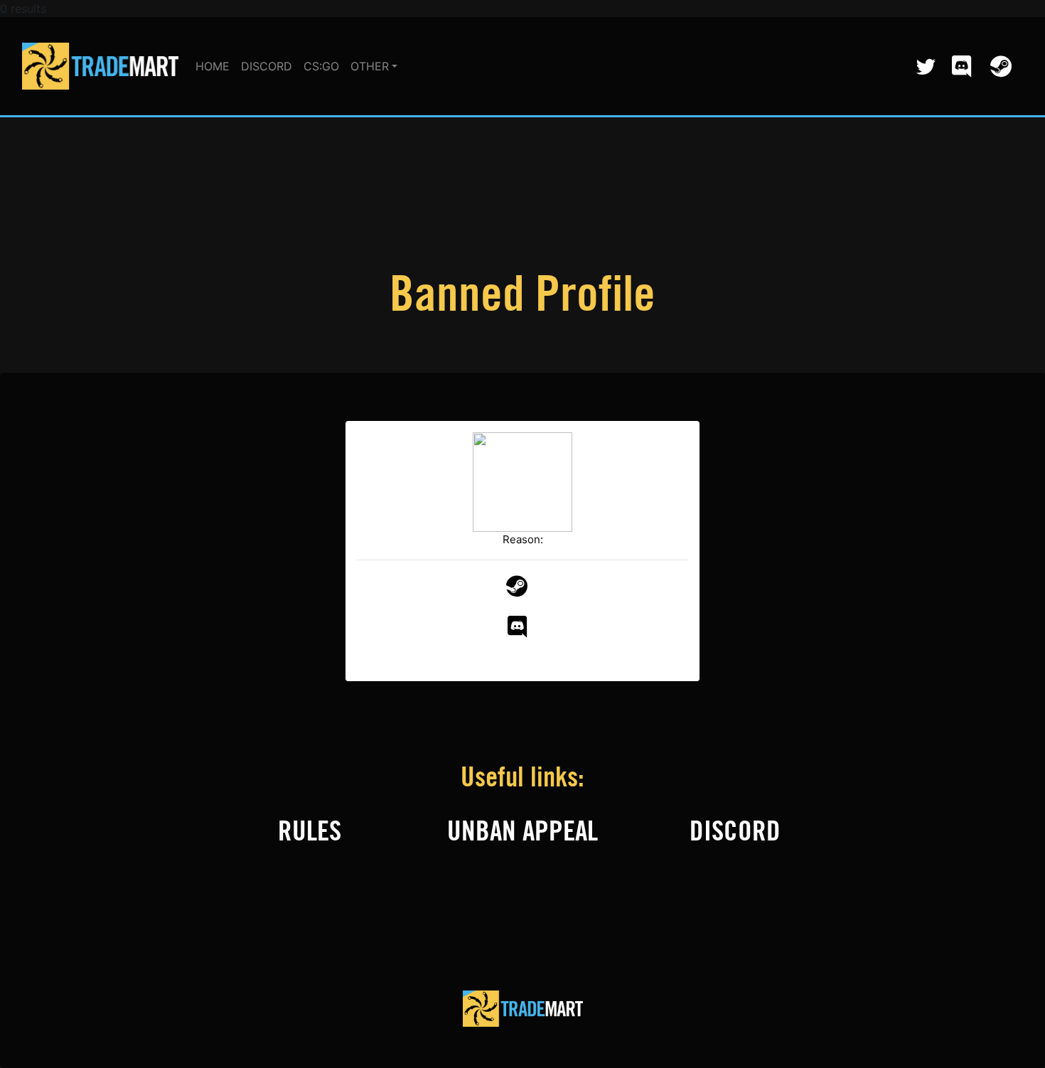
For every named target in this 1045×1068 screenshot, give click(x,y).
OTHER (369, 66)
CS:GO (321, 66)
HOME (212, 66)
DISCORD (266, 66)
